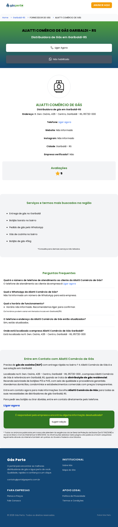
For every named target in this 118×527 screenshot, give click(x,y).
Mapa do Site (69, 469)
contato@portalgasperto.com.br (23, 479)
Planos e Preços (15, 496)
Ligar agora (64, 122)
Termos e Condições (72, 500)
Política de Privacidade (73, 496)
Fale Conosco (14, 500)
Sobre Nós (67, 465)
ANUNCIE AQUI (102, 5)
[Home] (15, 5)
